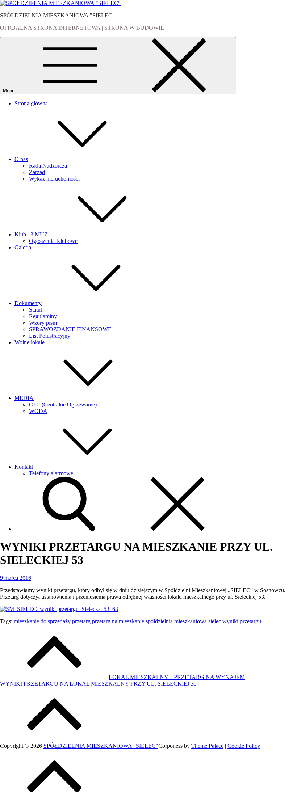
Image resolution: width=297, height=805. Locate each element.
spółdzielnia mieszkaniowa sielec (183, 621)
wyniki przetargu (241, 621)
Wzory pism (43, 323)
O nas (21, 159)
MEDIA (24, 398)
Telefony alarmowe (51, 473)
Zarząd (37, 172)
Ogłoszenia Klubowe (53, 241)
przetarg (81, 621)
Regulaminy (43, 316)
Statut (35, 310)
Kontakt (23, 467)
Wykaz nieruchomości (54, 179)
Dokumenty (28, 303)
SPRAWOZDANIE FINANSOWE (70, 329)
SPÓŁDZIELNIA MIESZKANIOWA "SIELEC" (57, 15)
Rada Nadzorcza (48, 166)
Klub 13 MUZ (31, 234)
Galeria (22, 247)
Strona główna (31, 103)
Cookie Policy (243, 746)
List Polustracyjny (49, 336)
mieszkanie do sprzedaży (42, 621)
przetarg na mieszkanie (118, 621)
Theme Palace (207, 746)
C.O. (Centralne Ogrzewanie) (63, 404)
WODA (38, 411)
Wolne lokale (29, 342)
